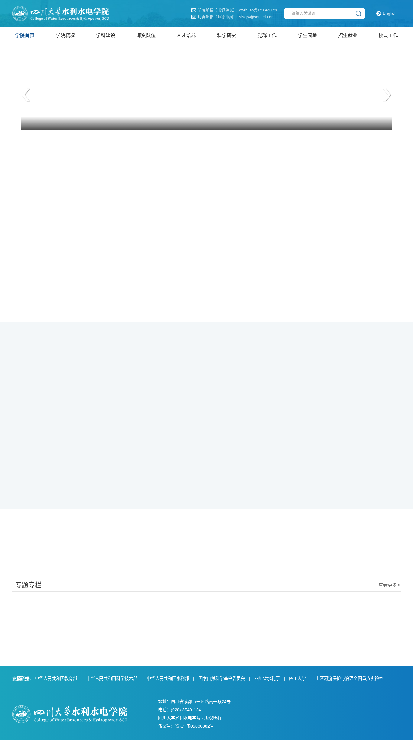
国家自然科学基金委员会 (221, 678)
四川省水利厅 (267, 678)
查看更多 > (390, 585)
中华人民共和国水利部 (168, 678)
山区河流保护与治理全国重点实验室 (349, 678)
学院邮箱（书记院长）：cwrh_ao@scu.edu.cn (237, 10)
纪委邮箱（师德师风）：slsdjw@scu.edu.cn (235, 17)
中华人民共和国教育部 (56, 678)
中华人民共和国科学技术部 (111, 678)
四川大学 (297, 678)
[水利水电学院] (60, 13)
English (390, 13)
